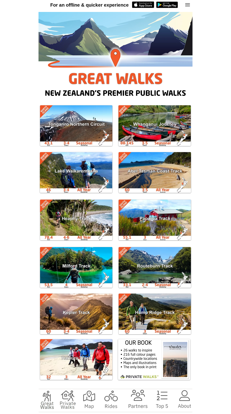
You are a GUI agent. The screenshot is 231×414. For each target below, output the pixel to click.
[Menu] (187, 5)
